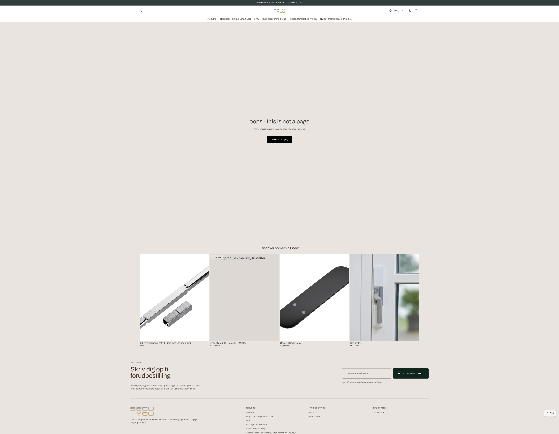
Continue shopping (279, 139)
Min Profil (313, 412)
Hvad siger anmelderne (256, 425)
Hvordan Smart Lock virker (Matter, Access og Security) (270, 433)
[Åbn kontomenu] (409, 10)
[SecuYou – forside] (142, 411)
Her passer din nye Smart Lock (259, 416)
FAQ (247, 420)
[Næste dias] (344, 297)
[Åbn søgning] (140, 10)
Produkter (249, 412)
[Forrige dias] (284, 297)
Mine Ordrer (314, 416)
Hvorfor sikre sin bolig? (255, 429)
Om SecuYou (378, 412)
